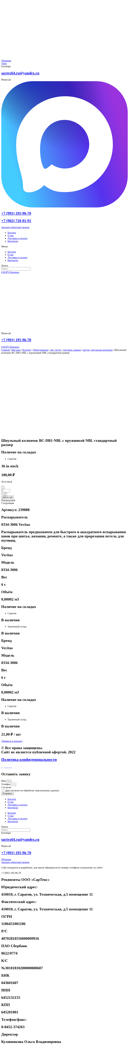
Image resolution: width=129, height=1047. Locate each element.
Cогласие (6, 787)
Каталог (12, 232)
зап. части (55, 350)
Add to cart (8, 497)
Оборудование (40, 350)
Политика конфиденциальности (29, 759)
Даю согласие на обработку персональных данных (32, 790)
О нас (11, 235)
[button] (64, 246)
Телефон (6, 784)
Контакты (13, 241)
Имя (3, 781)
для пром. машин (72, 350)
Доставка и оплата (17, 238)
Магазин (16, 350)
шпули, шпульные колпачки (98, 350)
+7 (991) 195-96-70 (16, 213)
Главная (5, 350)
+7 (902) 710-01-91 (16, 221)
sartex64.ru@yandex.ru (20, 73)
